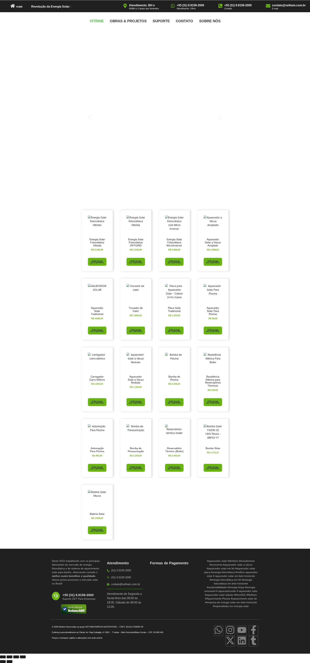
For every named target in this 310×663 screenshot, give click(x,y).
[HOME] (12, 6)
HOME (19, 7)
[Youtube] (241, 630)
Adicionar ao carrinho (97, 261)
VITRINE (97, 21)
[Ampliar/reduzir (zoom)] (3, 656)
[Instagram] (230, 630)
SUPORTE (161, 21)
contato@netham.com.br (289, 5)
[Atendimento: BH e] (125, 6)
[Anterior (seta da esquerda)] (3, 661)
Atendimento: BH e (142, 5)
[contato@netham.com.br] (268, 6)
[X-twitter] (230, 641)
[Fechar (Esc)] (23, 656)
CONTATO (184, 21)
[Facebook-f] (253, 630)
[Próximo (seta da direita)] (9, 661)
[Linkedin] (241, 641)
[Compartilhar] (16, 656)
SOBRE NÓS (209, 21)
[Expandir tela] (9, 656)
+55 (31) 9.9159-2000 (190, 5)
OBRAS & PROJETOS (128, 21)
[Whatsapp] (218, 630)
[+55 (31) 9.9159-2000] (173, 6)
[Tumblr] (253, 641)
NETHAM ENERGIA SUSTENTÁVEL (101, 627)
